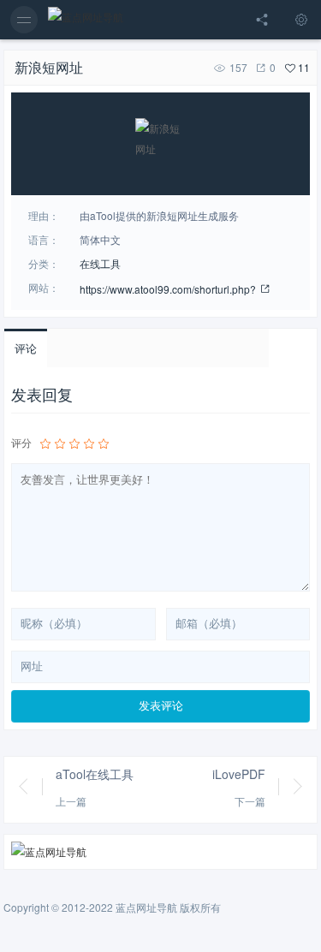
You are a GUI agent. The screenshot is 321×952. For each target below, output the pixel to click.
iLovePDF (238, 773)
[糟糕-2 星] (60, 443)
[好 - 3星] (74, 443)
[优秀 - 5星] (104, 443)
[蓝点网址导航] (161, 852)
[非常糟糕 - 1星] (45, 443)
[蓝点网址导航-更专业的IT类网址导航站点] (85, 20)
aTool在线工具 (95, 773)
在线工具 (100, 263)
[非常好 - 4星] (89, 443)
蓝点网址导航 (146, 907)
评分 (21, 442)
